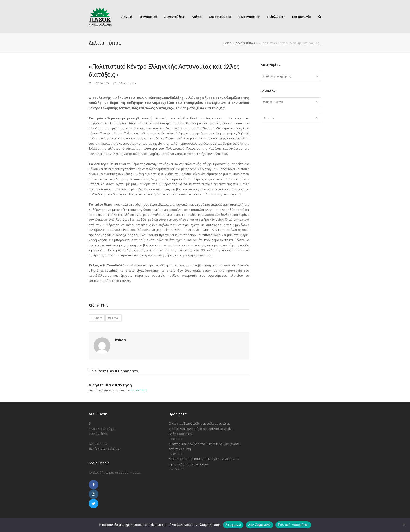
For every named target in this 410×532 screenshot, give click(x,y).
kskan (120, 340)
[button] (97, 318)
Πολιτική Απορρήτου (293, 525)
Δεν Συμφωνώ (259, 525)
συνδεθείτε (139, 390)
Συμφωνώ (233, 525)
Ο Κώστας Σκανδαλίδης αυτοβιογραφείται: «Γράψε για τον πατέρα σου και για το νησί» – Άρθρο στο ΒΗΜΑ (201, 428)
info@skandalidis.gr (106, 448)
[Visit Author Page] (102, 345)
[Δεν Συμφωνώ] (404, 525)
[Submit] (317, 118)
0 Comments (127, 83)
